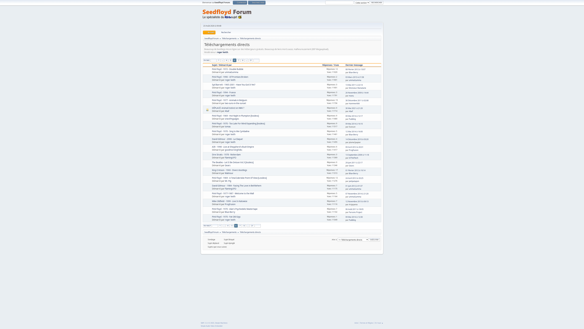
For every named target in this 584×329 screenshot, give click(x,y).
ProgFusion (353, 150)
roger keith (222, 52)
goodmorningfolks (233, 150)
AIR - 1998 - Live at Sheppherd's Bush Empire (233, 146)
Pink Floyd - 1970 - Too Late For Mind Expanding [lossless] (238, 123)
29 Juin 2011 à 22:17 (354, 162)
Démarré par (225, 65)
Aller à (334, 239)
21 (251, 60)
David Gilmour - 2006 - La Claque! (227, 139)
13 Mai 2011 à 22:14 (354, 85)
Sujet (214, 65)
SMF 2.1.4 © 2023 (207, 323)
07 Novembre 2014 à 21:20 (357, 193)
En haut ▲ (379, 323)
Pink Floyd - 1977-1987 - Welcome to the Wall (233, 193)
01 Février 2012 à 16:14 (355, 170)
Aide (356, 323)
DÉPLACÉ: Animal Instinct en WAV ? (228, 108)
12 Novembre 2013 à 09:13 (357, 201)
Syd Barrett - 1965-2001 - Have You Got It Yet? (233, 84)
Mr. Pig (228, 181)
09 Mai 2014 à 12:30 (354, 217)
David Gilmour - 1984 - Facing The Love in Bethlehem (236, 185)
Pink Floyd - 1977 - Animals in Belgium (229, 100)
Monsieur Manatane (357, 88)
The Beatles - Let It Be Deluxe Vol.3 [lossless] (233, 162)
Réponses (327, 65)
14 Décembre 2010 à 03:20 (357, 139)
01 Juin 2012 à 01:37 (354, 186)
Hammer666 (354, 103)
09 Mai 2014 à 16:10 (354, 123)
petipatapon (354, 181)
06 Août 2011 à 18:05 (354, 209)
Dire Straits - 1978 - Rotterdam (226, 154)
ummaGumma (231, 72)
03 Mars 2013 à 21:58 (355, 77)
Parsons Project (355, 212)
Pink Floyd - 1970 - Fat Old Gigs (226, 216)
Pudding (352, 119)
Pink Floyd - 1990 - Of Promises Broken (230, 77)
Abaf (227, 111)
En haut (207, 226)
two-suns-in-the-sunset (235, 103)
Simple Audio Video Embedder (212, 326)
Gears (227, 165)
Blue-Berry (353, 72)
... (222, 60)
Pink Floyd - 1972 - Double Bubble (227, 69)
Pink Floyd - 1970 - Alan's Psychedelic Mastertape (234, 209)
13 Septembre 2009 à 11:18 (357, 155)
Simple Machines (221, 323)
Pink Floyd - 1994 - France (224, 92)
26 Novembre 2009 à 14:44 (357, 92)
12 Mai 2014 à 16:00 (354, 131)
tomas (228, 126)
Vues (336, 65)
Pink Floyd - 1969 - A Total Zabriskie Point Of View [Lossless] (239, 178)
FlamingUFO (230, 157)
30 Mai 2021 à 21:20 (354, 108)
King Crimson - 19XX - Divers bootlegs (229, 170)
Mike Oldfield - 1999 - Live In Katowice (229, 201)
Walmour (229, 173)
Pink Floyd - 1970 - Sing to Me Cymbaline (230, 131)
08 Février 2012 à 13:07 (355, 69)
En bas (206, 60)
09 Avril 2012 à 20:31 (354, 147)
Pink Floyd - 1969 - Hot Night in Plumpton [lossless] (235, 115)
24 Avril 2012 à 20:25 (354, 178)
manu (351, 95)
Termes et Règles (366, 323)
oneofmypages (232, 118)
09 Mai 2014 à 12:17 (354, 116)
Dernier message (354, 65)
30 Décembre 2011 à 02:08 (357, 100)
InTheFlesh (353, 158)
